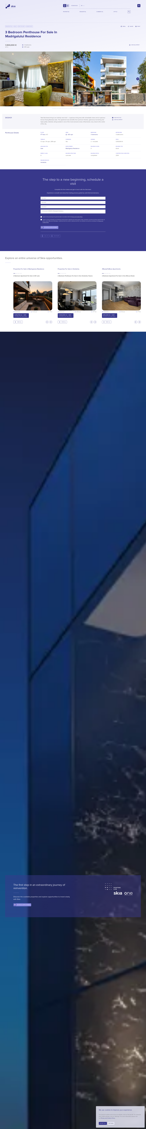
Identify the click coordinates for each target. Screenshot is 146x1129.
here (93, 108)
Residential (83, 11)
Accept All (103, 1123)
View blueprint (135, 45)
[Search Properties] (129, 11)
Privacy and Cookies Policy (76, 216)
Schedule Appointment (50, 227)
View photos (117, 117)
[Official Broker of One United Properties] (10, 6)
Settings (111, 1123)
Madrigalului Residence (72, 148)
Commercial (99, 11)
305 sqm (70, 134)
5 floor (43, 134)
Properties (66, 11)
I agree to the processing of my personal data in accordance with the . (63, 216)
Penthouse (21, 26)
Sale (15, 26)
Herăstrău (29, 26)
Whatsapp (56, 236)
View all (19, 322)
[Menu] (138, 5)
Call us (46, 236)
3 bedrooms (94, 134)
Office (115, 11)
